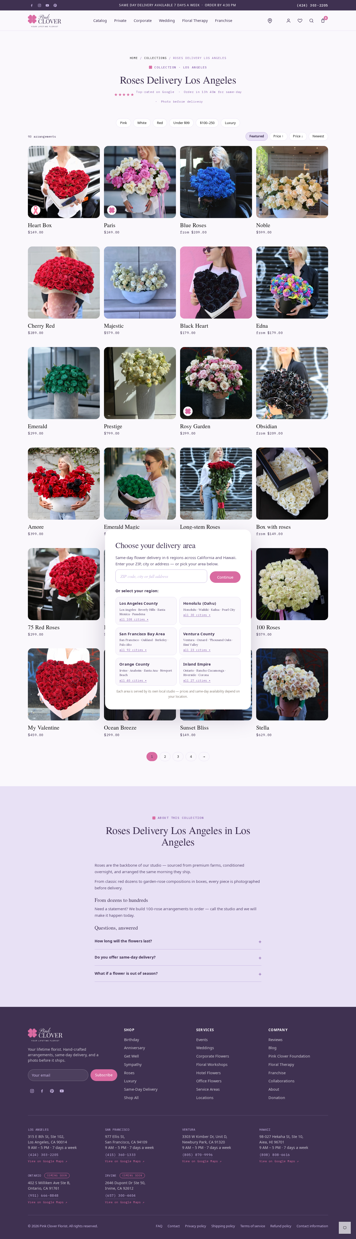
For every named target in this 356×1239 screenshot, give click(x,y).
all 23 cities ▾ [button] (197, 650)
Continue (225, 577)
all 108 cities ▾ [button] (134, 619)
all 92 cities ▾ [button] (133, 650)
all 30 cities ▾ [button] (197, 615)
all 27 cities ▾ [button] (197, 680)
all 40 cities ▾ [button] (133, 680)
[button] (146, 611)
